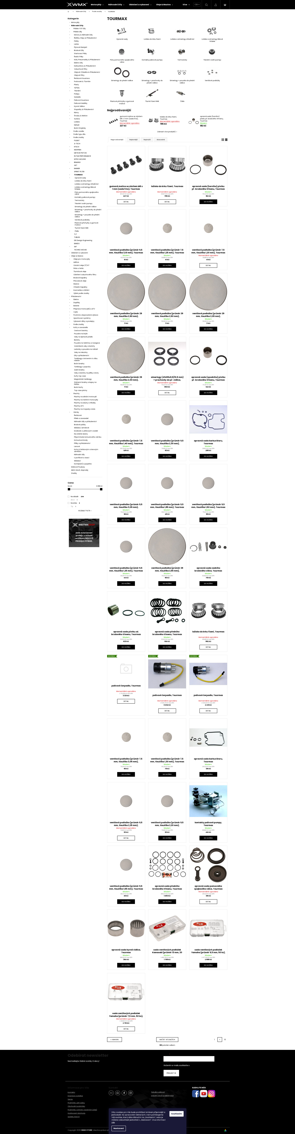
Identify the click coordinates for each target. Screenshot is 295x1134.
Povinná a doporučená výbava (85, 315)
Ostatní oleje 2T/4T (81, 265)
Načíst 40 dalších (167, 1039)
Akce (74, 500)
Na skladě (77, 496)
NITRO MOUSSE (80, 159)
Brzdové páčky (80, 424)
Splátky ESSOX (74, 1116)
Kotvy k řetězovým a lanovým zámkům (86, 450)
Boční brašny (79, 363)
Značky (74, 473)
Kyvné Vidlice (79, 106)
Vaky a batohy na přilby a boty (86, 373)
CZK (196, 4)
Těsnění (77, 91)
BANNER (77, 168)
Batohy (77, 340)
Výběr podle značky (81, 293)
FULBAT (77, 140)
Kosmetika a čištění (81, 290)
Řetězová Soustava (82, 78)
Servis (70, 1099)
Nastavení (118, 1128)
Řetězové (78, 415)
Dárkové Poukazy (78, 467)
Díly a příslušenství (81, 355)
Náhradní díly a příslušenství (85, 421)
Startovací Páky (80, 53)
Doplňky (76, 302)
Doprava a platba (75, 1096)
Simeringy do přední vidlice (85, 206)
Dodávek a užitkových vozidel (86, 431)
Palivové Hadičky (80, 103)
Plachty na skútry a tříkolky (85, 403)
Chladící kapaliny (80, 287)
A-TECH (77, 143)
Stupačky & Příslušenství (84, 109)
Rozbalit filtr (84, 511)
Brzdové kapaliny (80, 278)
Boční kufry (78, 387)
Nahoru (115, 1039)
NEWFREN (77, 150)
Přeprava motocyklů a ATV (84, 309)
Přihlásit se (171, 1073)
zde (113, 1122)
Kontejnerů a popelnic (83, 464)
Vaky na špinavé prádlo (83, 337)
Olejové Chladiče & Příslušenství (87, 72)
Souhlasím (176, 1113)
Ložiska (77, 122)
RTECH (76, 147)
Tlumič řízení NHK (81, 228)
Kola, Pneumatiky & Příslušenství (87, 59)
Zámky (76, 412)
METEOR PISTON (80, 153)
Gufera (77, 119)
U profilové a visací (81, 458)
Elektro (76, 299)
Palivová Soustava (81, 100)
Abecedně (161, 140)
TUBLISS (77, 237)
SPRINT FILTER (79, 171)
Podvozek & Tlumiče (82, 81)
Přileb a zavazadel (81, 418)
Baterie (76, 306)
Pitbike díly (77, 32)
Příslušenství (76, 296)
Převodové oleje (79, 281)
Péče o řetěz (78, 268)
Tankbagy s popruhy (82, 367)
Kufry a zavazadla (80, 327)
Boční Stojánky (80, 128)
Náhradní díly (79, 454)
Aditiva (76, 262)
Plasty (76, 84)
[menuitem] (97, 4)
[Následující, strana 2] (219, 1039)
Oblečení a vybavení (79, 253)
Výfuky (77, 88)
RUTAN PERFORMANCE (82, 156)
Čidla (77, 231)
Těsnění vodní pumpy (83, 203)
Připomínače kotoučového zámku (87, 437)
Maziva (76, 284)
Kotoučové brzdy (81, 440)
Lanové (77, 446)
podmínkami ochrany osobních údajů (206, 1065)
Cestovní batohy (81, 330)
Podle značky (78, 137)
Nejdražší (147, 140)
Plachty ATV (79, 406)
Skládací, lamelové (81, 428)
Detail (126, 202)
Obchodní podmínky (76, 1106)
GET (75, 165)
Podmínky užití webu (76, 1103)
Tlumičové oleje (79, 271)
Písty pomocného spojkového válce (87, 193)
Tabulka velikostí (158, 1092)
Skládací (77, 461)
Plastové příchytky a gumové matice (86, 224)
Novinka (75, 503)
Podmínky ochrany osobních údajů (82, 1109)
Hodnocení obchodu (76, 1113)
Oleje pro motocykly (81, 259)
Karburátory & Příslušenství (85, 66)
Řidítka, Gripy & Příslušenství (85, 38)
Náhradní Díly (77, 25)
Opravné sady (80, 178)
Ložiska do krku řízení (83, 181)
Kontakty (71, 1092)
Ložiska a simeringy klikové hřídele (85, 188)
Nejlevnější (133, 140)
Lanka (76, 44)
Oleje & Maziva (77, 256)
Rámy (76, 112)
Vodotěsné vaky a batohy (84, 346)
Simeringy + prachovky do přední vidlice (88, 210)
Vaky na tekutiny (81, 352)
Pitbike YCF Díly (79, 28)
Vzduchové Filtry (80, 69)
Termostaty (79, 200)
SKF (75, 246)
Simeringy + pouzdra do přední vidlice (87, 216)
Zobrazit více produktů (166, 132)
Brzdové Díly (79, 50)
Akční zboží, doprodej (79, 470)
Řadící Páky (78, 56)
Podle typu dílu (79, 134)
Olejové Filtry (79, 75)
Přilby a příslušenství (82, 443)
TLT (75, 234)
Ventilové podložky (82, 220)
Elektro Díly (78, 63)
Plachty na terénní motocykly (86, 400)
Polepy (76, 94)
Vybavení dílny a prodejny (83, 321)
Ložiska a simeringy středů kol (86, 184)
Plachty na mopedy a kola (84, 409)
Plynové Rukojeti (80, 47)
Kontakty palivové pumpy (85, 197)
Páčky (76, 41)
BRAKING (77, 162)
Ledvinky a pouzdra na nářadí (86, 349)
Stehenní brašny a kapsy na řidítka (85, 383)
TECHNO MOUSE (80, 250)
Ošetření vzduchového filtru (84, 274)
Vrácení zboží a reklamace (162, 1095)
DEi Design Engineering (83, 240)
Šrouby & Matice (80, 116)
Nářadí (76, 125)
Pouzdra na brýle (81, 333)
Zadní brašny (79, 370)
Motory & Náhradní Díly (83, 35)
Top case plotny (80, 390)
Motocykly (75, 22)
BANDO (77, 243)
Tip (73, 506)
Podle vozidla (78, 131)
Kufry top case (80, 376)
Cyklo (75, 312)
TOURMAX (78, 175)
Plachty (76, 393)
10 (225, 1039)
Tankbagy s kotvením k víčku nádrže (85, 359)
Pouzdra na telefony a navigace (87, 343)
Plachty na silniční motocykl (85, 396)
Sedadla (77, 97)
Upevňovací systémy (82, 318)
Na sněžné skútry (81, 434)
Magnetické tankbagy (83, 379)
